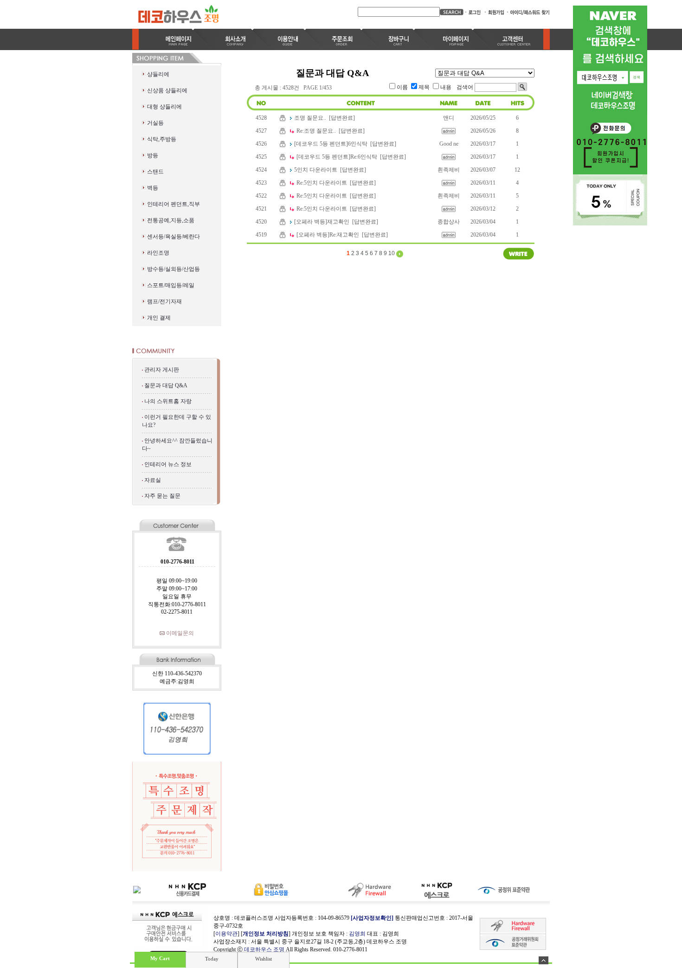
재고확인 (338, 221)
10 (391, 253)
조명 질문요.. (310, 118)
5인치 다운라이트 (315, 170)
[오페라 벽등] (310, 221)
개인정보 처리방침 (266, 933)
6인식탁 (357, 144)
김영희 (357, 933)
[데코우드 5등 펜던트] (321, 144)
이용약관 (226, 933)
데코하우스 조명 (264, 949)
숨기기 (543, 960)
